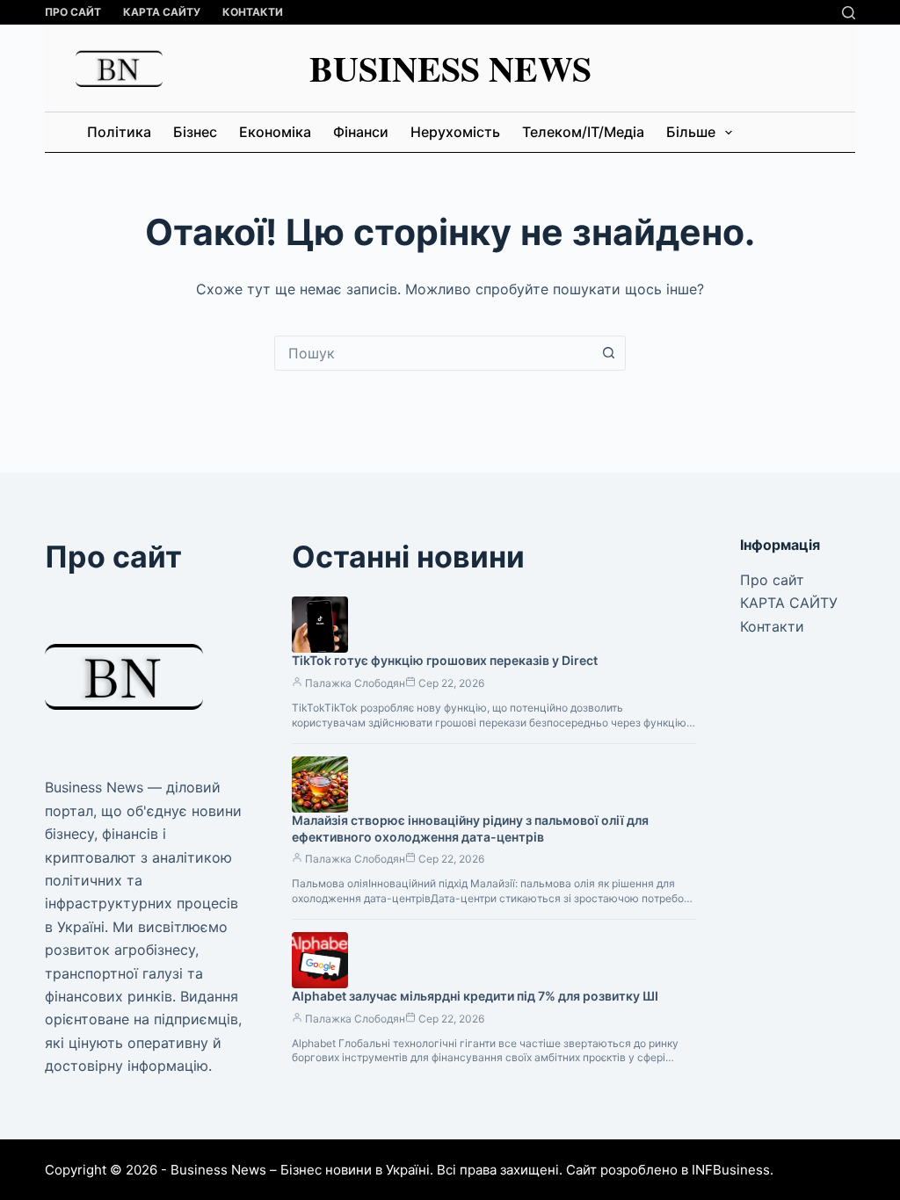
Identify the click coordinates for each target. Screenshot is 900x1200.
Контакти (252, 11)
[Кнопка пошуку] (608, 353)
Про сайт (73, 11)
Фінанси (360, 132)
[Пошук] (848, 12)
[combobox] (433, 353)
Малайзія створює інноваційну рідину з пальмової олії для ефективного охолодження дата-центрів (470, 828)
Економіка (275, 132)
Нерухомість (455, 132)
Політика (119, 132)
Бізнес (195, 132)
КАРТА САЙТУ (161, 11)
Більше (690, 132)
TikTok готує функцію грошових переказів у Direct (445, 660)
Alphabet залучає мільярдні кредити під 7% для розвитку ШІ (475, 995)
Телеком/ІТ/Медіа (583, 132)
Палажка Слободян (355, 683)
